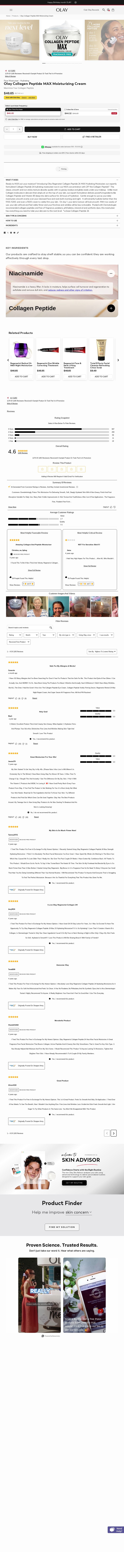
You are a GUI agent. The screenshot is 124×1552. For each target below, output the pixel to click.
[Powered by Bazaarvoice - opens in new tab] (51, 1336)
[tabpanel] (62, 40)
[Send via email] (14, 232)
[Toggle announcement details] (76, 2)
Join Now (31, 97)
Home (8, 16)
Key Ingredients (17, 248)
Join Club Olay (13, 119)
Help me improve (48, 1212)
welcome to (79, 1155)
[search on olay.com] (103, 10)
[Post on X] (8, 233)
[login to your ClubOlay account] (108, 10)
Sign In (24, 97)
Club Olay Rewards (91, 10)
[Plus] (20, 129)
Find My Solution (62, 1227)
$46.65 (9, 93)
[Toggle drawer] (11, 10)
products (15, 16)
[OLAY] (62, 10)
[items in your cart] (113, 10)
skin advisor (81, 1160)
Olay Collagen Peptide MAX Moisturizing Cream (36, 16)
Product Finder (62, 1203)
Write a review (10, 76)
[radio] (33, 112)
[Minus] (7, 129)
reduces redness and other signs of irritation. (70, 290)
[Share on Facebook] (4, 232)
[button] (91, 136)
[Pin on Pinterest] (11, 232)
